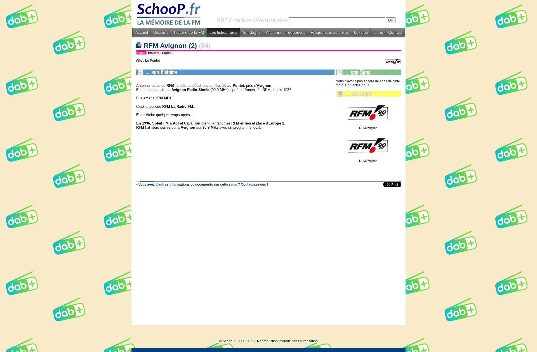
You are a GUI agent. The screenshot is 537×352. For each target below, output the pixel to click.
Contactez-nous (357, 85)
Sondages (252, 32)
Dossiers (161, 32)
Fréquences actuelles (330, 32)
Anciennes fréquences (285, 32)
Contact (395, 32)
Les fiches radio (223, 32)
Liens (378, 32)
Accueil (141, 32)
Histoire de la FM (189, 32)
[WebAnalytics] (394, 332)
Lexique (361, 32)
